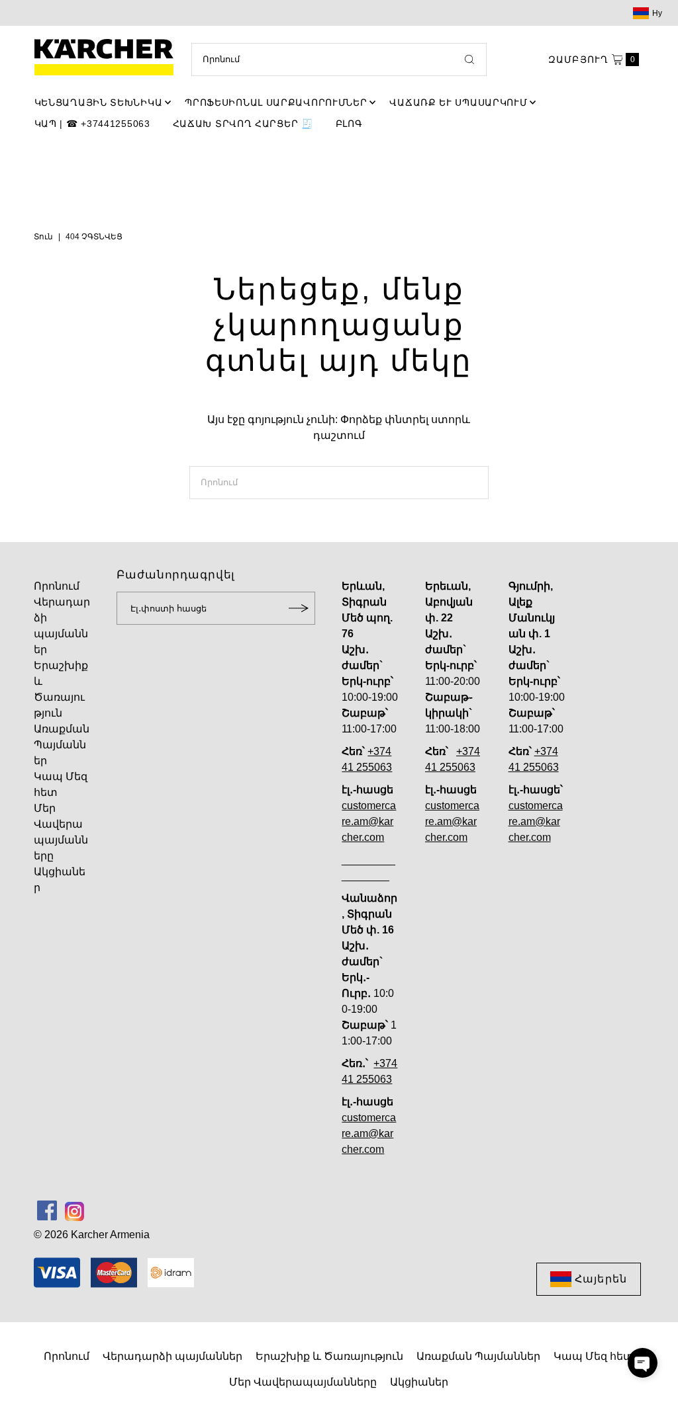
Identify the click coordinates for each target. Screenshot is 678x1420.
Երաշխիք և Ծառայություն (329, 1356)
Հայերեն (601, 1278)
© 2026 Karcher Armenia (92, 1234)
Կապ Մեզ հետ (594, 1356)
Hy (657, 13)
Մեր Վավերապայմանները (303, 1382)
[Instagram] (74, 1210)
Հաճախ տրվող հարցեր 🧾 (243, 123)
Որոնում (56, 586)
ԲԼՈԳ (349, 123)
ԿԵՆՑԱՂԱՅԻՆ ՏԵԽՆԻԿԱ (98, 102)
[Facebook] (47, 1210)
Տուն (43, 236)
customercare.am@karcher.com (369, 821)
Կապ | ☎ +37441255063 (92, 123)
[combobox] (338, 59)
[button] (642, 1363)
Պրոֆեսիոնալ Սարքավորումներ (276, 102)
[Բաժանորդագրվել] (298, 608)
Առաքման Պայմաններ (61, 744)
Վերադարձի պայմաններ (172, 1356)
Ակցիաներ (419, 1382)
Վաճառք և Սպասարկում (458, 102)
